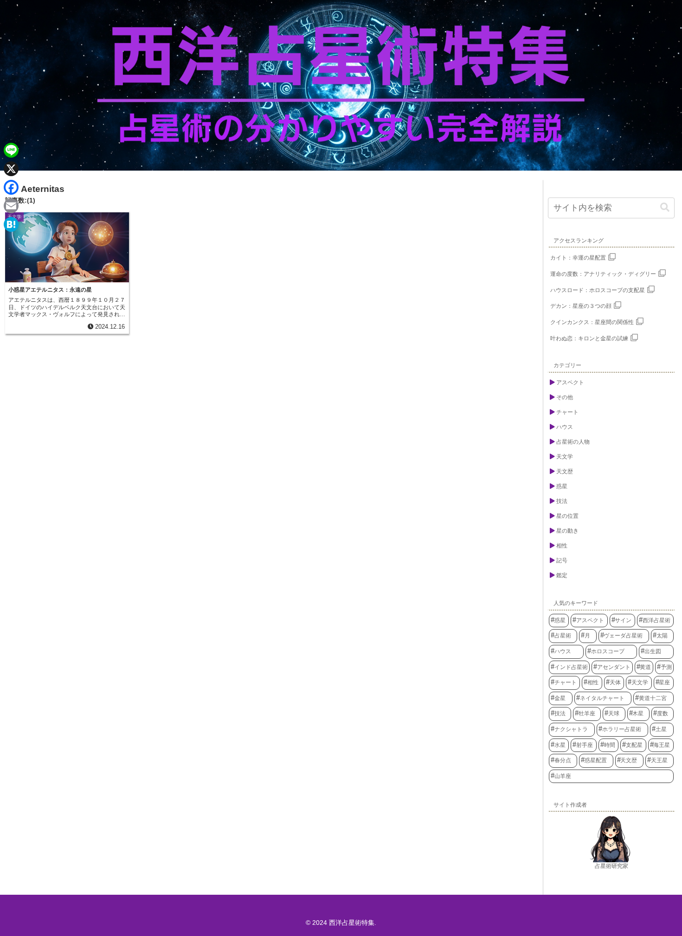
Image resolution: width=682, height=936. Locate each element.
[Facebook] (11, 187)
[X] (11, 168)
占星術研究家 (611, 866)
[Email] (11, 206)
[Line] (11, 150)
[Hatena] (11, 224)
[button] (664, 207)
